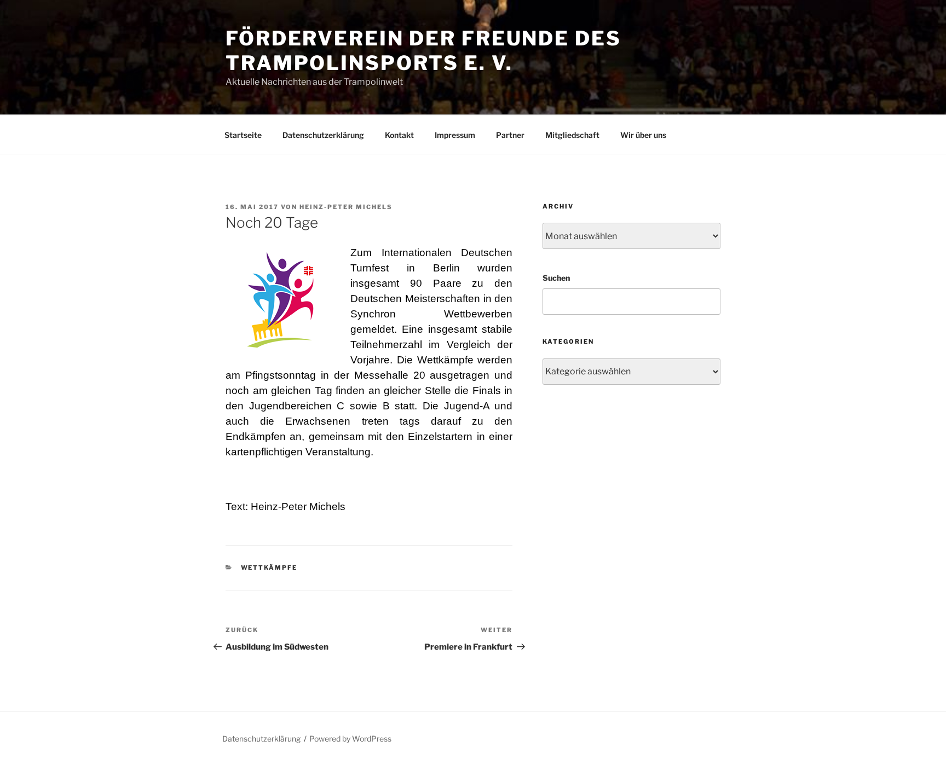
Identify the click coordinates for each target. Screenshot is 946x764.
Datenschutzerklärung (323, 135)
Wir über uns (643, 135)
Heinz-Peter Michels (346, 207)
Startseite (243, 135)
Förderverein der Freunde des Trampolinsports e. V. (423, 50)
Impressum (455, 135)
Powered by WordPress (350, 738)
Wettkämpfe (269, 567)
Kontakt (399, 135)
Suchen (556, 277)
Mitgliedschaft (572, 135)
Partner (510, 135)
